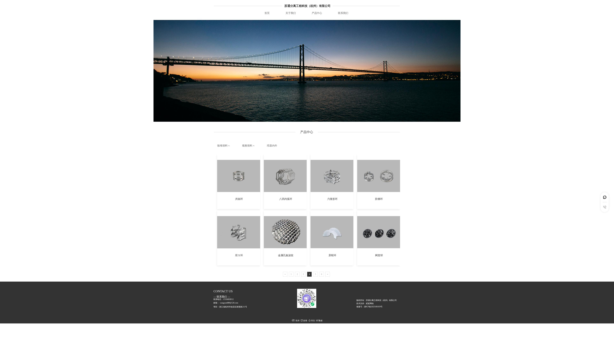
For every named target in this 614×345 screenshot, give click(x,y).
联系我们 (343, 13)
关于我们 (291, 13)
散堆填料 (222, 145)
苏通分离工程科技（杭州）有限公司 (307, 6)
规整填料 (247, 145)
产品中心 (317, 13)
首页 (267, 13)
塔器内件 (272, 145)
